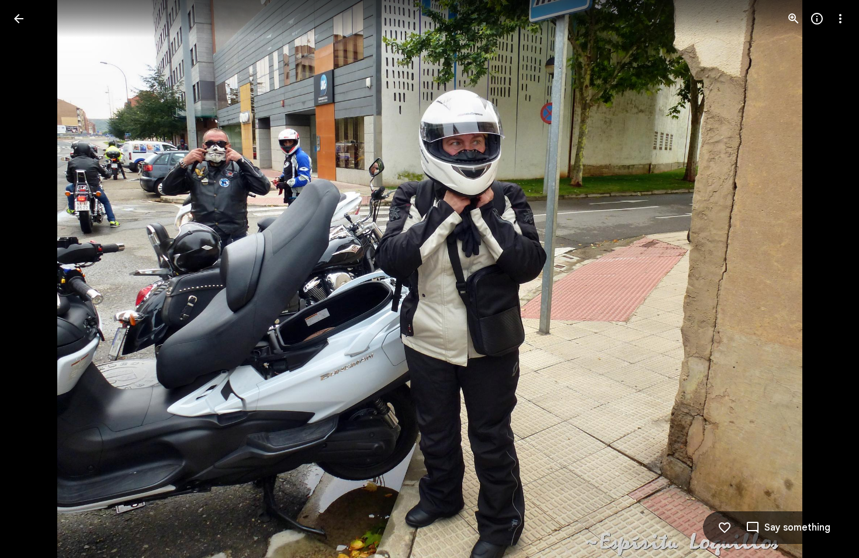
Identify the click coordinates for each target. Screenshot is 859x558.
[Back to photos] (19, 19)
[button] (32, 279)
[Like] (725, 528)
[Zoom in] (793, 18)
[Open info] (817, 18)
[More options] (840, 18)
